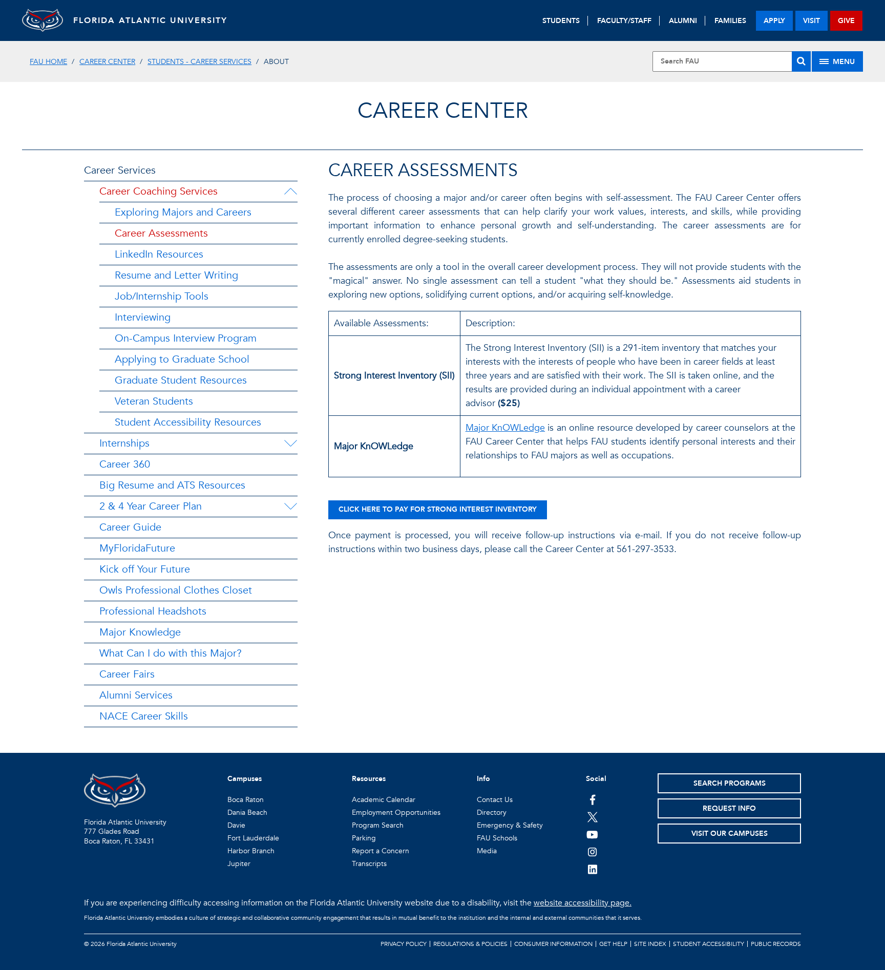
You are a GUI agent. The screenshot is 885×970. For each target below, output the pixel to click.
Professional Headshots (152, 611)
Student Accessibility (708, 944)
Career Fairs (127, 674)
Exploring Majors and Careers (183, 212)
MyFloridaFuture (137, 548)
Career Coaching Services (158, 191)
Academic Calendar (383, 800)
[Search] (801, 61)
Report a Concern (380, 851)
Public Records (776, 944)
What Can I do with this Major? (170, 653)
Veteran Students (154, 401)
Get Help (613, 944)
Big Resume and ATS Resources (172, 485)
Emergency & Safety (510, 825)
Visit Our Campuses (729, 833)
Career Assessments (161, 233)
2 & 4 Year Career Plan (150, 506)
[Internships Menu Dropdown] (290, 443)
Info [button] (483, 779)
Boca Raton (245, 800)
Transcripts (369, 864)
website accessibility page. (582, 903)
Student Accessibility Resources (188, 422)
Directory (492, 812)
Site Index (650, 944)
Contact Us (495, 800)
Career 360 (124, 464)
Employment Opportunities (396, 812)
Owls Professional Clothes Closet (175, 590)
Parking (364, 838)
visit (811, 21)
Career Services (120, 170)
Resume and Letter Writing (176, 275)
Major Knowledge (140, 632)
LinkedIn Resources (159, 254)
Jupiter (238, 864)
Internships (124, 443)
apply (774, 21)
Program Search (378, 825)
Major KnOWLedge (505, 427)
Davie (236, 825)
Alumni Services (136, 695)
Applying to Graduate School (182, 359)
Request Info (729, 808)
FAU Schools (497, 838)
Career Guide (130, 527)
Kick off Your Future (144, 569)
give (846, 21)
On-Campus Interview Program (186, 338)
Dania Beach (247, 812)
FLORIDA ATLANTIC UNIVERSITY (150, 20)
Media (487, 851)
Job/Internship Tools (161, 296)
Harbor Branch (251, 851)
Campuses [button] (244, 779)
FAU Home (48, 62)
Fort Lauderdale (253, 838)
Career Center (107, 62)
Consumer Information (553, 944)
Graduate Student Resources (181, 380)
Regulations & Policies (470, 944)
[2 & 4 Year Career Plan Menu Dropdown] (290, 506)
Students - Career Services (199, 62)
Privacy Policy (404, 944)
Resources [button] (369, 779)
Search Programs (729, 783)
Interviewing (143, 317)
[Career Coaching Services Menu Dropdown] (290, 191)
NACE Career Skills (143, 716)
